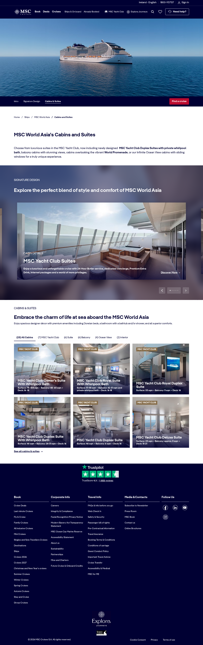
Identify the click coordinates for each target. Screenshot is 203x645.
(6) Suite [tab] (68, 337)
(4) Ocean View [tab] (103, 337)
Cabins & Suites (53, 101)
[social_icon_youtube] (185, 507)
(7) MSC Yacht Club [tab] (48, 337)
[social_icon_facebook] (165, 507)
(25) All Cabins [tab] (24, 337)
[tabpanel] (101, 398)
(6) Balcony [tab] (84, 337)
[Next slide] (186, 290)
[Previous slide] (162, 290)
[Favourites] (160, 11)
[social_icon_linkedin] (175, 507)
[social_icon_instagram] (165, 517)
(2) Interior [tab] (122, 337)
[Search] (152, 11)
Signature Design (31, 101)
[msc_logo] (22, 12)
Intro (16, 101)
